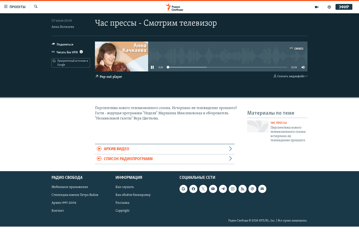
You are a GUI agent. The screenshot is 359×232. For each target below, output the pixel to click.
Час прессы (278, 123)
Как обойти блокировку (133, 195)
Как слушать (125, 187)
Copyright (122, 210)
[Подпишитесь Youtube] (213, 189)
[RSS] (242, 189)
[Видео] (316, 7)
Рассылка (122, 203)
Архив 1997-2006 (64, 203)
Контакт (58, 210)
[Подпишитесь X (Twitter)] (203, 189)
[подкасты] (329, 7)
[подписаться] (262, 189)
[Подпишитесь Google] (183, 189)
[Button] (62, 45)
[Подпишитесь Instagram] (233, 189)
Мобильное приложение (70, 187)
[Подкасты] (252, 189)
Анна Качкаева (63, 27)
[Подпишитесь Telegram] (223, 189)
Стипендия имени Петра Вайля (75, 195)
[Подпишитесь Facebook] (193, 189)
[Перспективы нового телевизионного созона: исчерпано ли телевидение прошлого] (257, 126)
